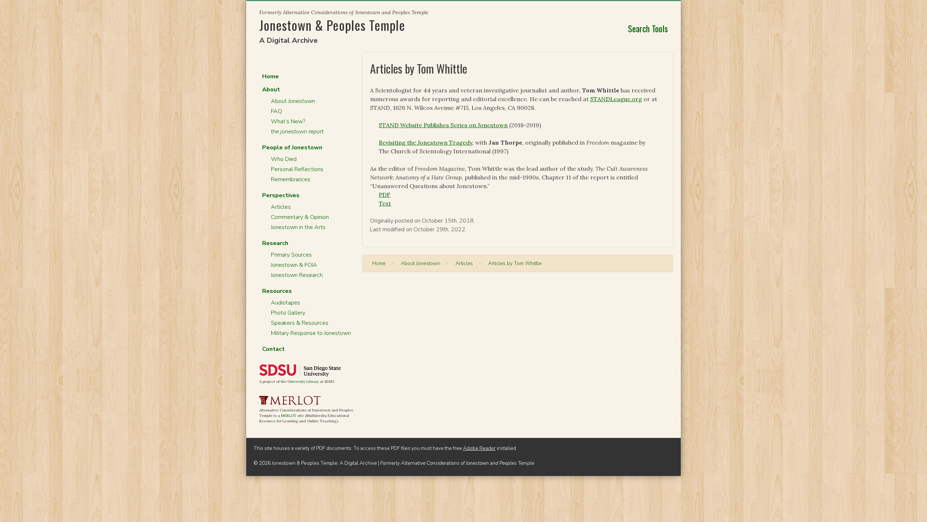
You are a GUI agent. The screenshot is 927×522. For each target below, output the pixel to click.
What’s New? (288, 121)
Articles (281, 207)
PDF (384, 194)
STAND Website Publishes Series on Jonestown (443, 125)
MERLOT (288, 415)
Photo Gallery (288, 313)
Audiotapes (285, 303)
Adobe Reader (479, 448)
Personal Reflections (297, 169)
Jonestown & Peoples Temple (332, 24)
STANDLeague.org (616, 99)
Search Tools (648, 28)
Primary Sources (291, 255)
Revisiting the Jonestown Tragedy (425, 142)
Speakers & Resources (299, 323)
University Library (303, 381)
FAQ (276, 111)
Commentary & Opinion (300, 217)
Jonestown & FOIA (294, 265)
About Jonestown (293, 101)
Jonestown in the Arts (298, 227)
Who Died (284, 159)
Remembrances (290, 179)
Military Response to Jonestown (311, 333)
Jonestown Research (297, 275)
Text (385, 203)
